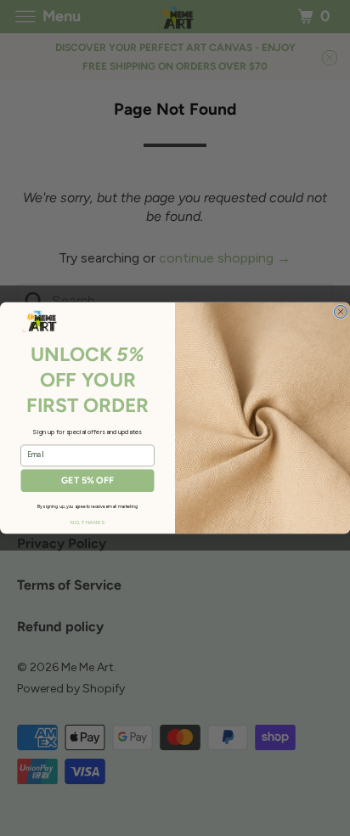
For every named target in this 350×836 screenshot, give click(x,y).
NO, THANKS (87, 522)
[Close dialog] (340, 311)
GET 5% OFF (87, 480)
